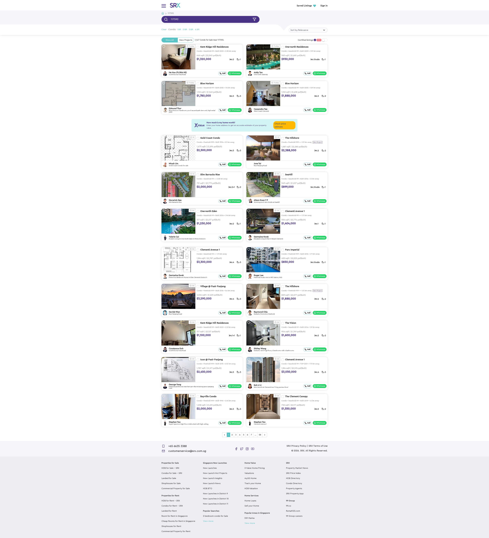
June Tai (257, 164)
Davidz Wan (174, 312)
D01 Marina (249, 518)
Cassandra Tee (260, 109)
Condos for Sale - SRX (171, 473)
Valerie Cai (174, 237)
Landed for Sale (168, 478)
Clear (163, 29)
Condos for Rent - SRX (172, 506)
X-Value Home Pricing (254, 468)
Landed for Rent (169, 511)
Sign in (324, 6)
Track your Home (252, 483)
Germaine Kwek (261, 237)
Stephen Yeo (175, 422)
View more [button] (208, 521)
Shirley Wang (260, 349)
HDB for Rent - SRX (170, 501)
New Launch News (212, 483)
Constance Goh (176, 349)
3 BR (191, 29)
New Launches (210, 468)
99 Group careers (294, 516)
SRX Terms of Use (318, 446)
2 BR (185, 29)
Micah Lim (173, 164)
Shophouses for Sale (171, 483)
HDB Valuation (251, 488)
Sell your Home (251, 506)
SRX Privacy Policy (296, 446)
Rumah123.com (293, 511)
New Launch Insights (212, 478)
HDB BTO (207, 488)
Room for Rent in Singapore (174, 516)
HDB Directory (293, 478)
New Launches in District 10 (216, 499)
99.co (288, 506)
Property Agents (294, 488)
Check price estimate (280, 125)
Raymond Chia (261, 312)
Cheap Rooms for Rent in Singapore (178, 521)
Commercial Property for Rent (175, 531)
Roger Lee (258, 275)
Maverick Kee (175, 200)
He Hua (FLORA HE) (178, 72)
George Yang (175, 385)
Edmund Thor (175, 108)
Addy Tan (258, 72)
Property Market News (297, 468)
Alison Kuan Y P (261, 200)
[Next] (264, 435)
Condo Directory (294, 483)
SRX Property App (295, 494)
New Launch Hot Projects (215, 473)
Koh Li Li (257, 385)
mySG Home (250, 478)
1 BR (179, 29)
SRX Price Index (293, 473)
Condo (172, 29)
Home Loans (250, 501)
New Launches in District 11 (215, 504)
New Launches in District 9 (215, 494)
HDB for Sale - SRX (170, 468)
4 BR (197, 29)
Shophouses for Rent (171, 526)
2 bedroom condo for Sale (215, 516)
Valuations (249, 473)
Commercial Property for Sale (175, 488)
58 (260, 435)
